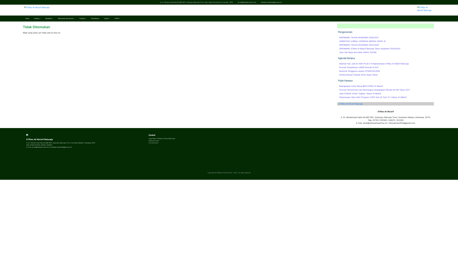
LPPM (116, 18)
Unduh (106, 18)
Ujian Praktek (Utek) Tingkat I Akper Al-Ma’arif (360, 93)
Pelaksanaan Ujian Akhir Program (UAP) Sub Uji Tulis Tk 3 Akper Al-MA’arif (373, 97)
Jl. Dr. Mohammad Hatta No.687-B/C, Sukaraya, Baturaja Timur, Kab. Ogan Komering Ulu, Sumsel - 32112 (196, 2)
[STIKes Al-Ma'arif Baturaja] (36, 6)
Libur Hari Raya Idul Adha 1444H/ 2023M (357, 52)
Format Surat (153, 143)
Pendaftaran (95, 18)
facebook (295, 2)
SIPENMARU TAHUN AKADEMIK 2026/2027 (359, 37)
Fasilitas (82, 18)
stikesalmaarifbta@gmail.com (271, 2)
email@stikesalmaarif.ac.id (247, 2)
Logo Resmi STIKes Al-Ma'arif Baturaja (162, 138)
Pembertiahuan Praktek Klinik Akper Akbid (358, 75)
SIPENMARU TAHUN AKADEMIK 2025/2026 (359, 45)
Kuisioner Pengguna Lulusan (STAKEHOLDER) (359, 71)
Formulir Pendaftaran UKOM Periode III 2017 (359, 67)
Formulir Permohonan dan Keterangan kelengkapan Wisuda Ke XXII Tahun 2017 (374, 90)
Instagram (299, 2)
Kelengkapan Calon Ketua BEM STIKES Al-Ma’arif (361, 86)
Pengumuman (154, 141)
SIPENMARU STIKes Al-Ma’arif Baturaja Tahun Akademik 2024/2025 (369, 48)
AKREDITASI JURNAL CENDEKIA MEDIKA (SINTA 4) (362, 41)
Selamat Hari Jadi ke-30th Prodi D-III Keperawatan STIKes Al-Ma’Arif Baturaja (374, 63)
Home (27, 18)
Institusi (36, 18)
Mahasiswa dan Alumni (65, 18)
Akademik (48, 18)
